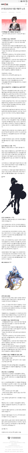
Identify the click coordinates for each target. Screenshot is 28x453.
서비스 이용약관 (8, 449)
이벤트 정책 (7, 451)
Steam (26, 1)
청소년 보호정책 (13, 451)
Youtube (21, 1)
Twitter (19, 1)
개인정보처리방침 (15, 449)
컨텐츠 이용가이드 (20, 451)
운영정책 (21, 449)
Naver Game (24, 1)
